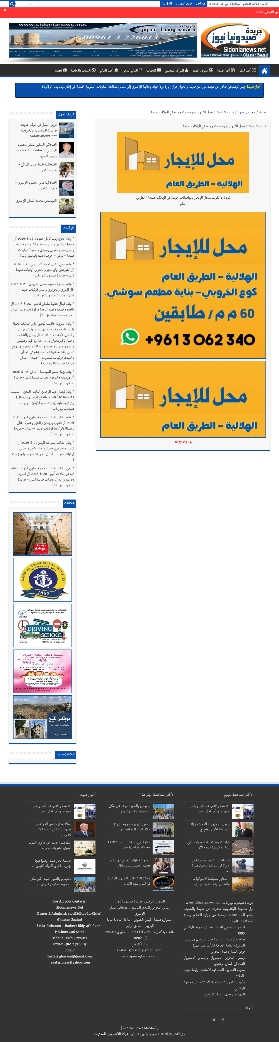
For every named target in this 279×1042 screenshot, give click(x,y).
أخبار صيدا (223, 71)
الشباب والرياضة (81, 71)
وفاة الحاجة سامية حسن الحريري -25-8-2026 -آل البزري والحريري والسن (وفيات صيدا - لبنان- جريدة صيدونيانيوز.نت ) (42, 290)
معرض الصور (200, 71)
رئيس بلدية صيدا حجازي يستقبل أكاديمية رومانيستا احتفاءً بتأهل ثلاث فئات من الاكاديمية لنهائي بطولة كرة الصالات (167, 91)
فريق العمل (185, 4)
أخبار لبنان (245, 71)
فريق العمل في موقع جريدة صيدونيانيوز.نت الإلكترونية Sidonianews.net (38, 131)
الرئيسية (264, 113)
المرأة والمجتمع (174, 71)
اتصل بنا (167, 4)
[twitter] (214, 1020)
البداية (264, 70)
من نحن (200, 4)
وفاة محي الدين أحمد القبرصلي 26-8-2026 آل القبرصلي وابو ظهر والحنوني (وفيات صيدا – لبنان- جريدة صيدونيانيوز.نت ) (43, 270)
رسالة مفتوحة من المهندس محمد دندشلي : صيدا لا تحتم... (53, 829)
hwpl (58, 71)
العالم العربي (130, 71)
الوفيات (151, 71)
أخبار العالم (106, 71)
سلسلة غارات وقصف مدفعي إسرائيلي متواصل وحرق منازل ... (210, 866)
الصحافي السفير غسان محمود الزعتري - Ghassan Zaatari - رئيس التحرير (36, 151)
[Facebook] (222, 1020)
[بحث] (12, 4)
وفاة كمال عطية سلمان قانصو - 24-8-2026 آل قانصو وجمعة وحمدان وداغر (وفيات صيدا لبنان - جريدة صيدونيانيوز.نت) (42, 310)
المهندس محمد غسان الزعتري (36, 201)
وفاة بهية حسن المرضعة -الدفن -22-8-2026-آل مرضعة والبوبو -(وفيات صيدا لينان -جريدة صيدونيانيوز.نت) (42, 378)
